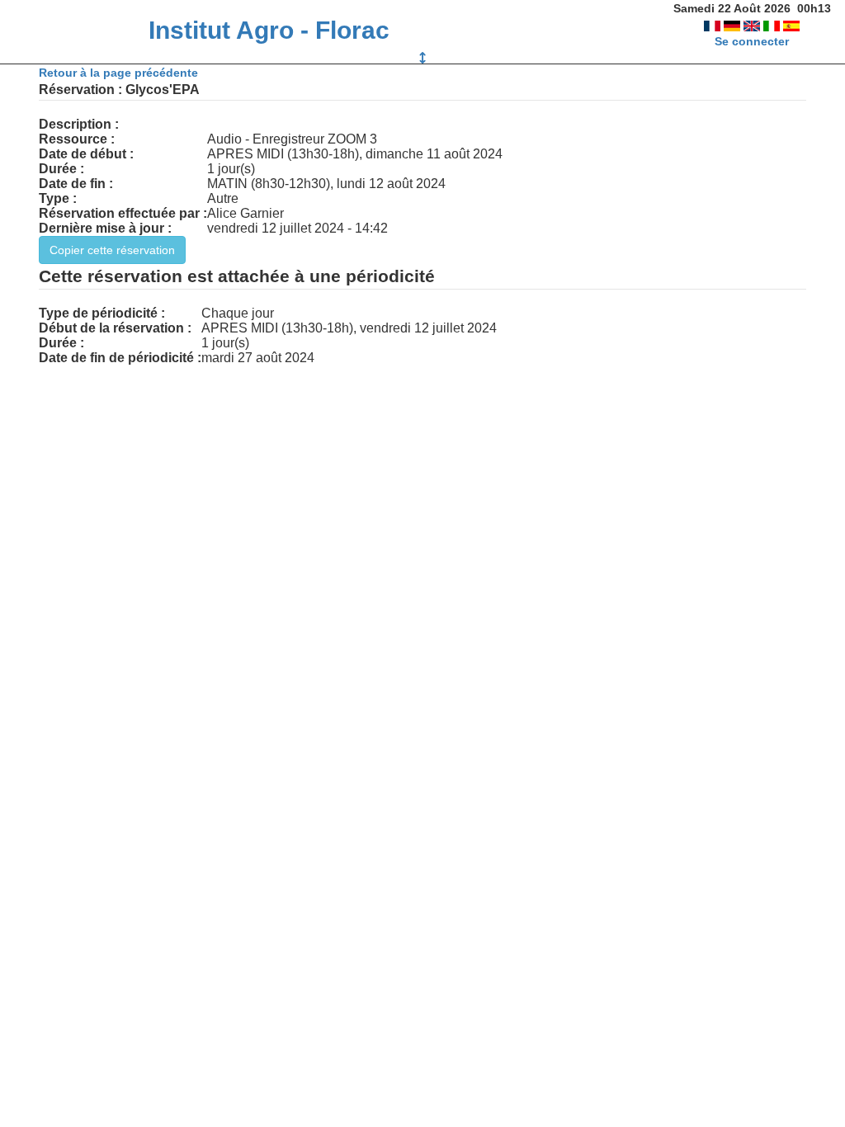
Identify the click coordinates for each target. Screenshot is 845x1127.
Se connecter (752, 41)
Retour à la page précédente (118, 72)
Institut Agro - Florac (269, 30)
